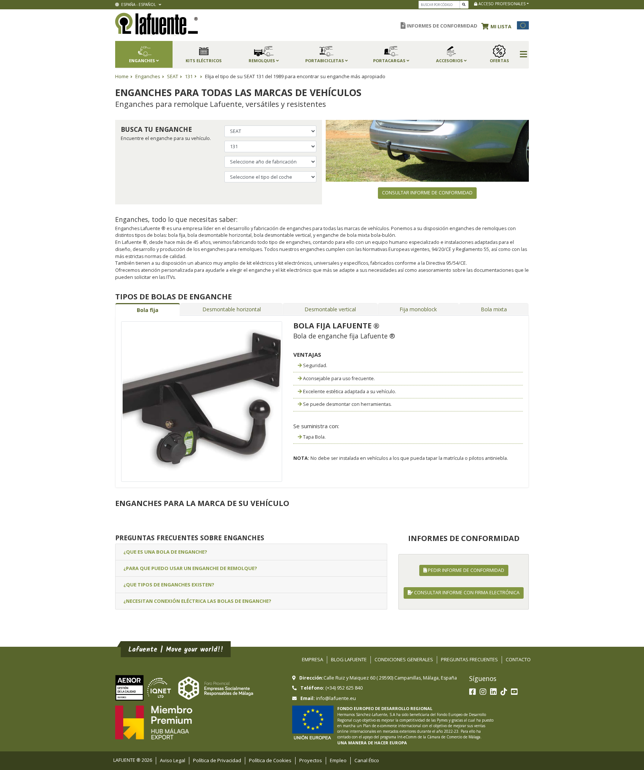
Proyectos (310, 760)
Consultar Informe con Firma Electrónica (466, 592)
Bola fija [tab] (147, 310)
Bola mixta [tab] (494, 309)
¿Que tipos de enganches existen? (168, 584)
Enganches (147, 76)
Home (122, 76)
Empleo (338, 760)
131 (189, 76)
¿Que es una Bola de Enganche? (165, 551)
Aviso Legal (172, 760)
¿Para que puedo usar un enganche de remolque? (190, 568)
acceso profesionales (501, 3)
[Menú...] (523, 54)
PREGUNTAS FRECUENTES (469, 659)
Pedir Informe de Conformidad (465, 570)
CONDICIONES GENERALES (404, 659)
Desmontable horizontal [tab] (231, 309)
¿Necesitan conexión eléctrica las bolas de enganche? (197, 601)
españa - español (138, 4)
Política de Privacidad (217, 760)
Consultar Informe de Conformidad (427, 193)
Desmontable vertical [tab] (330, 309)
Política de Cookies (270, 760)
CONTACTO (518, 659)
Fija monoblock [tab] (418, 309)
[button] (498, 25)
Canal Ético (366, 760)
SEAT (172, 76)
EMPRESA (312, 659)
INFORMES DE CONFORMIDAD (441, 25)
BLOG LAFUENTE (349, 659)
